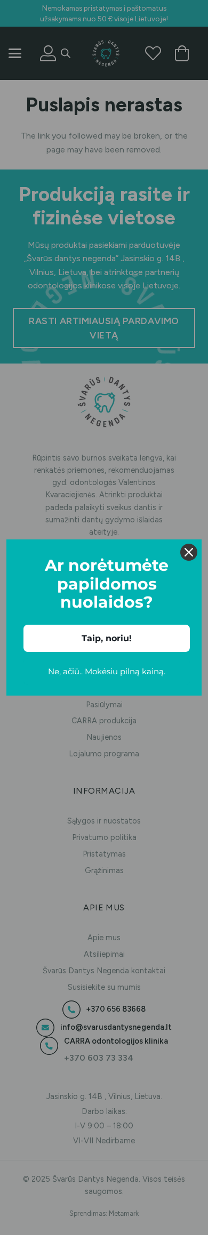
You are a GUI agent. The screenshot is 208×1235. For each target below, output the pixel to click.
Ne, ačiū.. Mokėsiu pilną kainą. (106, 671)
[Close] (189, 552)
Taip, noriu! (107, 638)
